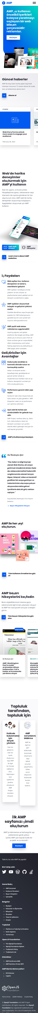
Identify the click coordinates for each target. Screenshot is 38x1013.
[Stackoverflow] (31, 872)
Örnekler (9, 914)
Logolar (8, 976)
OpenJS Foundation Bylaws (15, 946)
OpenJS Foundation (11, 1002)
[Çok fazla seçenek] (9, 544)
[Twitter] (4, 872)
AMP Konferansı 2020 (13, 961)
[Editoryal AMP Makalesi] (29, 536)
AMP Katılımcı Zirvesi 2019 (15, 964)
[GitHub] (24, 872)
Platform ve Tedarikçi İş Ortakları (17, 929)
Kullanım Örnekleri (12, 891)
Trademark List (11, 952)
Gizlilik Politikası (17, 997)
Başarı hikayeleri (11, 894)
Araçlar (8, 920)
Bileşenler (9, 911)
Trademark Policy (12, 949)
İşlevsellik (9, 897)
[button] (34, 2)
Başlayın (13, 37)
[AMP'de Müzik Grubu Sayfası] (22, 555)
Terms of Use (6, 997)
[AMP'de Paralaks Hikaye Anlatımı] (32, 548)
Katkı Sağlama (11, 932)
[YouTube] (11, 872)
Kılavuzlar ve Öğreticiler (14, 909)
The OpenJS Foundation (14, 944)
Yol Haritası (10, 935)
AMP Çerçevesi (11, 888)
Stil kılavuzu (10, 973)
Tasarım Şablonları (12, 917)
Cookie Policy (28, 997)
